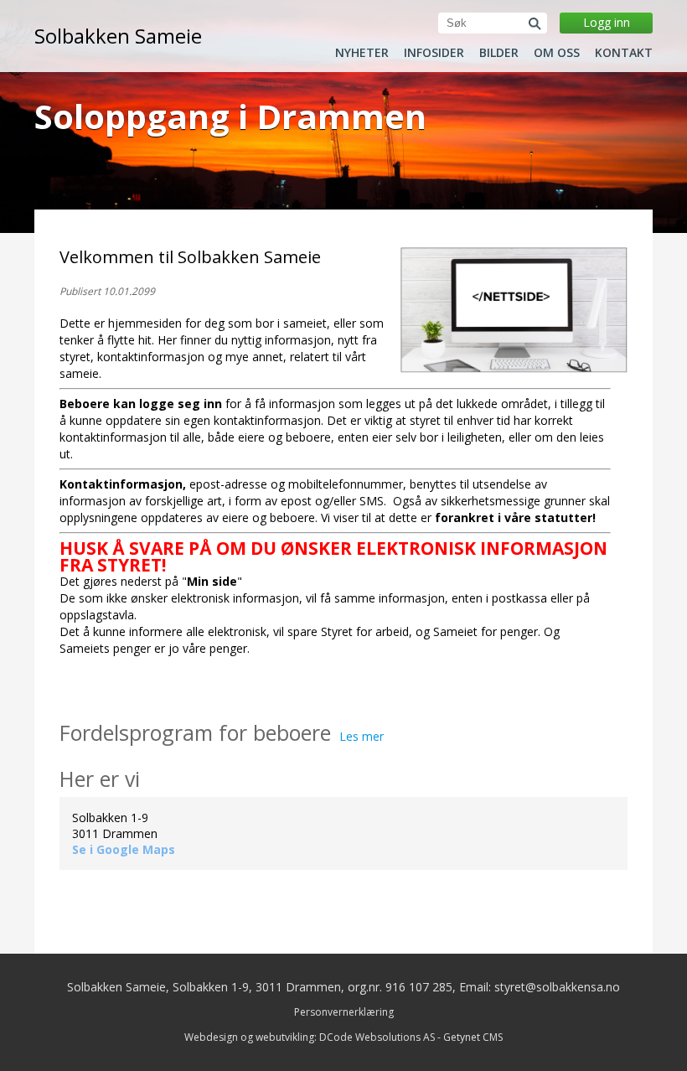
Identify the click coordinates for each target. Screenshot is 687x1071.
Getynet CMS (473, 1037)
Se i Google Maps (123, 849)
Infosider (434, 53)
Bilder (499, 53)
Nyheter (362, 53)
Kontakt (624, 53)
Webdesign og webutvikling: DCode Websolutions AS (309, 1037)
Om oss (557, 53)
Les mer (361, 736)
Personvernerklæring (344, 1012)
